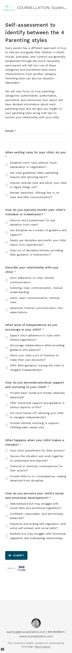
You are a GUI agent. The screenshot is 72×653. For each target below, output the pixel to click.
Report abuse (42, 646)
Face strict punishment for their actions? (37, 450)
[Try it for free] (36, 568)
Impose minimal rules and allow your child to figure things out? (38, 185)
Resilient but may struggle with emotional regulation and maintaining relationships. (38, 535)
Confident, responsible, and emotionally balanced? (36, 516)
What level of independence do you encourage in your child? (31, 327)
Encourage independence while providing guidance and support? (37, 347)
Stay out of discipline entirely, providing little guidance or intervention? (36, 252)
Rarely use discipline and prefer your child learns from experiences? (38, 242)
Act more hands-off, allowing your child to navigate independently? (37, 415)
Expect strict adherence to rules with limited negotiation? (35, 337)
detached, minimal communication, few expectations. (36, 310)
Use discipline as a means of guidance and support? (38, 232)
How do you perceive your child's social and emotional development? (34, 496)
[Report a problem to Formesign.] (2, 649)
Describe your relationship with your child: (32, 270)
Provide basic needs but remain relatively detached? (37, 395)
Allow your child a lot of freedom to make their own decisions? (34, 357)
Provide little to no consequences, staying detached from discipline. (38, 478)
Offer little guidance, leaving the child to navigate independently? (37, 367)
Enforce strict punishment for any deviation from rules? (32, 222)
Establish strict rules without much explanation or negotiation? (33, 164)
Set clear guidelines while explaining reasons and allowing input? (34, 175)
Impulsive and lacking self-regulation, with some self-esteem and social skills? (38, 526)
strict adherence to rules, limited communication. (32, 280)
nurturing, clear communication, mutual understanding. (36, 290)
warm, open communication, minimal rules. (35, 300)
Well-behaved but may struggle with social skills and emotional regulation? (35, 505)
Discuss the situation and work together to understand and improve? (37, 458)
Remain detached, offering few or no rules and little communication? (35, 194)
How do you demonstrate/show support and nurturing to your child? (34, 385)
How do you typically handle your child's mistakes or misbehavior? (35, 212)
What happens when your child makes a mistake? (34, 442)
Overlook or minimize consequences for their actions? (36, 468)
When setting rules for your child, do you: (35, 155)
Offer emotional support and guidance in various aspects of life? (37, 405)
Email (10, 131)
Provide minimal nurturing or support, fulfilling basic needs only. (35, 425)
